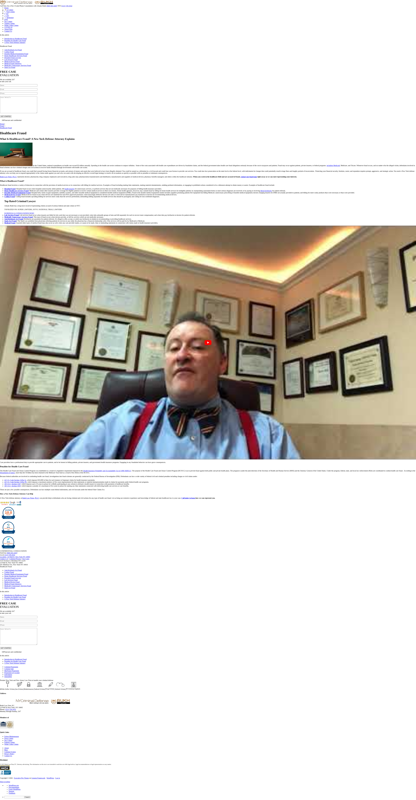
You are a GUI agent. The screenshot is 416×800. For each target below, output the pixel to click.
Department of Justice (7, 473)
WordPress (50, 778)
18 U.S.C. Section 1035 (12, 486)
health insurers (69, 189)
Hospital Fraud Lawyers (12, 58)
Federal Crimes (9, 742)
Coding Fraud (9, 52)
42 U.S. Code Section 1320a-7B (15, 482)
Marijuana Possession (11, 671)
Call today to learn (188, 498)
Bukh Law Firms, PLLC (8, 177)
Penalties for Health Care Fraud (15, 40)
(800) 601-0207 (52, 6)
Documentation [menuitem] (14, 787)
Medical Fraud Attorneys (12, 63)
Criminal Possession (11, 667)
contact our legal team (249, 177)
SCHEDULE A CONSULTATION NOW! (19, 213)
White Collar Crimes (11, 744)
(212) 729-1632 (67, 6)
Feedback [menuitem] (12, 793)
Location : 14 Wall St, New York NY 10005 (15, 557)
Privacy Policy (9, 754)
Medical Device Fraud (12, 61)
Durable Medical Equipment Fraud (16, 54)
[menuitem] (210, 797)
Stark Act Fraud (9, 67)
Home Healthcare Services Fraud (15, 56)
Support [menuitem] (11, 791)
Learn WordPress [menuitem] (14, 789)
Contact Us (8, 756)
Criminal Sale (9, 669)
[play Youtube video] (208, 342)
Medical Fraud (9, 223)
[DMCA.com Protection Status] (5, 769)
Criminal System (10, 752)
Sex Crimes (8, 740)
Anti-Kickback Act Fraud (13, 50)
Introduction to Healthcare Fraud (15, 39)
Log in (57, 778)
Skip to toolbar (5, 782)
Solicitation (8, 675)
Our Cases (25, 559)
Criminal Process (15, 559)
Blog (6, 750)
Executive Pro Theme (21, 778)
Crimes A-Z (4, 559)
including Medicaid (333, 165)
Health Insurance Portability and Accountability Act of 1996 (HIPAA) (107, 471)
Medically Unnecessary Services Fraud (17, 65)
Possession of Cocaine (12, 673)
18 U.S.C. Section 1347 (12, 484)
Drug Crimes (8, 738)
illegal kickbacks (266, 191)
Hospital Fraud (9, 189)
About (6, 748)
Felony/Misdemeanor (11, 736)
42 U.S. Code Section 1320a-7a (15, 480)
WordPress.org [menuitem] (14, 785)
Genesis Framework (38, 778)
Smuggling (8, 677)
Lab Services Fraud (11, 60)
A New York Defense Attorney (14, 42)
